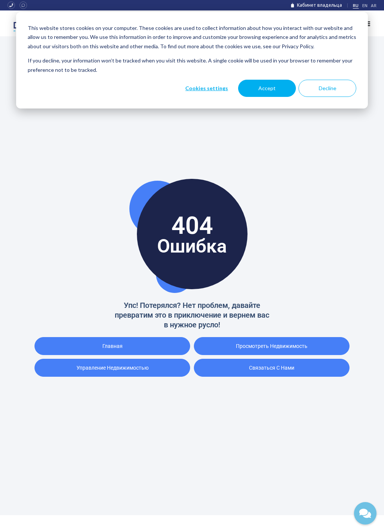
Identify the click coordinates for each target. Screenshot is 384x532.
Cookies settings (206, 88)
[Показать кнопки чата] (365, 513)
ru (356, 5)
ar (373, 5)
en (365, 5)
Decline (327, 88)
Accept (267, 88)
